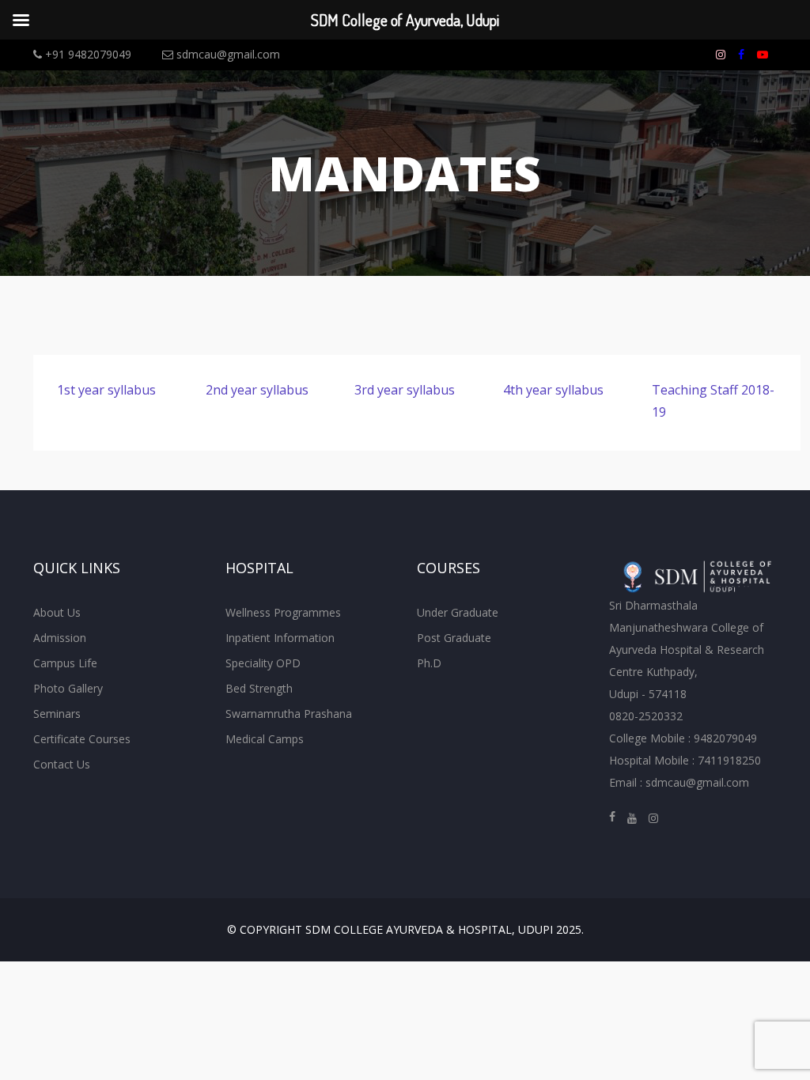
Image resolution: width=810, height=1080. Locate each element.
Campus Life (65, 662)
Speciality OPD (263, 662)
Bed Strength (259, 688)
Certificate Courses (82, 738)
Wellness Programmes (283, 612)
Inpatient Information (280, 637)
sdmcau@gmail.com (226, 54)
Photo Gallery (68, 688)
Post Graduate (454, 637)
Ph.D (429, 662)
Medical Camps (264, 738)
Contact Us (61, 764)
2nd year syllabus (257, 389)
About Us (57, 612)
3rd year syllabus (404, 389)
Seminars (57, 713)
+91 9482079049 (86, 54)
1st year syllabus (106, 389)
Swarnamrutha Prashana (288, 713)
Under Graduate (457, 612)
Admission (59, 637)
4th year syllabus (553, 389)
